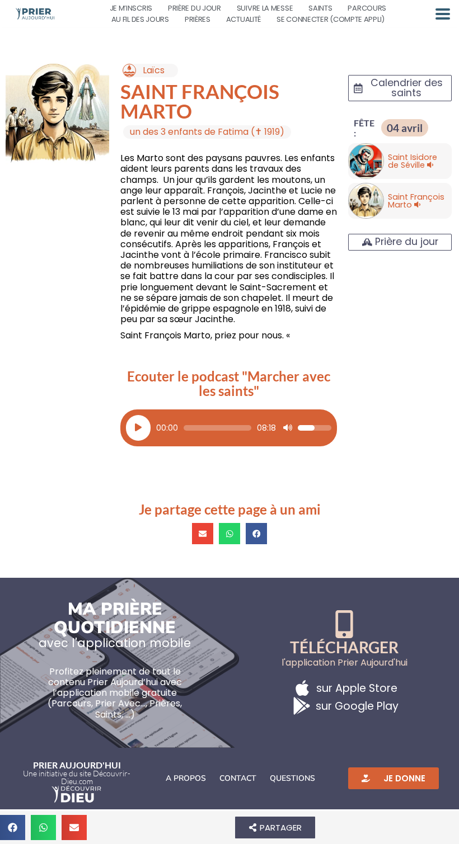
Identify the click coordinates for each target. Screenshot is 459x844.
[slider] (217, 428)
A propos (186, 778)
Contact (237, 778)
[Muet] (288, 428)
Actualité (243, 19)
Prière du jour (194, 8)
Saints (320, 8)
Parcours (367, 8)
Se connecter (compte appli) (331, 19)
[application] (228, 428)
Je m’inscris (131, 8)
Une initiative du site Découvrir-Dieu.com (76, 777)
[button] (202, 533)
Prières (197, 19)
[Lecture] (138, 428)
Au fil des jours (140, 19)
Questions (292, 778)
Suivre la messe (265, 8)
